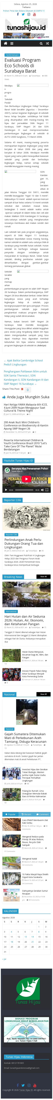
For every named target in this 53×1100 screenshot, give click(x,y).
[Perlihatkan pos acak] (47, 43)
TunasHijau (35, 75)
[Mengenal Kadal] (12, 856)
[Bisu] (42, 490)
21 (32, 941)
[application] (26, 479)
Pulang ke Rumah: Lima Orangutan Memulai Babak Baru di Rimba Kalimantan (34, 793)
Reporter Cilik (11, 534)
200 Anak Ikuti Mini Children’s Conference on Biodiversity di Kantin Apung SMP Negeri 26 (26, 425)
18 (12, 941)
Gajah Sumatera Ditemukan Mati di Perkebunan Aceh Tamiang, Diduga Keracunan (25, 738)
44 (42, 551)
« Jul (4, 959)
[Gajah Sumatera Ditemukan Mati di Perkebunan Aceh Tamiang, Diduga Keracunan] (26, 700)
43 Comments (34, 900)
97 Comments (10, 851)
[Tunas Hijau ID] (5, 43)
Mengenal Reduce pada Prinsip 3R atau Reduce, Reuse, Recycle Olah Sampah (33, 840)
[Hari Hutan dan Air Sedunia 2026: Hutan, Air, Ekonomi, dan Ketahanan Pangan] (26, 583)
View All (43, 576)
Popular (12, 814)
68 (28, 783)
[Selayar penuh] (47, 490)
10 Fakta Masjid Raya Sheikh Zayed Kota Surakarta (35, 875)
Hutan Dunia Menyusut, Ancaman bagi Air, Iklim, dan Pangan (35, 654)
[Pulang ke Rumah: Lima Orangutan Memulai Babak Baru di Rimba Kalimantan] (11, 789)
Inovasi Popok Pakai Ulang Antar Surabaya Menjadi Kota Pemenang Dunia (34, 673)
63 (6, 802)
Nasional (9, 729)
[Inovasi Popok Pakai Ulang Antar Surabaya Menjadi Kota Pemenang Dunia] (11, 669)
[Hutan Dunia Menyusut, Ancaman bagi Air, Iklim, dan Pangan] (11, 650)
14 (6, 664)
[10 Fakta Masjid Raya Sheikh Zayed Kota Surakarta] (12, 872)
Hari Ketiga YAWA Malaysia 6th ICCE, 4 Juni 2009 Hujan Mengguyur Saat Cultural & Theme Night (26, 407)
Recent (27, 814)
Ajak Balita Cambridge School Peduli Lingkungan (23, 362)
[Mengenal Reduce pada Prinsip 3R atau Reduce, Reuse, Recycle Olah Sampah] (12, 834)
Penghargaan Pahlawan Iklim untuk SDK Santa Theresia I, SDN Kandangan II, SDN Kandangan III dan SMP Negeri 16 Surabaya (26, 377)
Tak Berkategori (12, 55)
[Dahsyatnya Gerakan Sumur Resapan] (12, 888)
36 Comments (27, 865)
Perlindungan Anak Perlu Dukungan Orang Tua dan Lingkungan (24, 543)
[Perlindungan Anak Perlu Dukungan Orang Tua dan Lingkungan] (26, 506)
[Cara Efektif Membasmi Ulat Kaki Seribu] (12, 818)
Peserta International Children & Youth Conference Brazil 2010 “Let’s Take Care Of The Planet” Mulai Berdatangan (25, 444)
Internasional (11, 611)
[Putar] (6, 490)
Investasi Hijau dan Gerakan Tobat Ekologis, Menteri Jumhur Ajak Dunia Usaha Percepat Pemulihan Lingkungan (35, 775)
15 (45, 627)
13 (6, 748)
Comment (44, 814)
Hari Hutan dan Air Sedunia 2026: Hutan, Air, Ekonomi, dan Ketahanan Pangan (25, 620)
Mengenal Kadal (29, 858)
